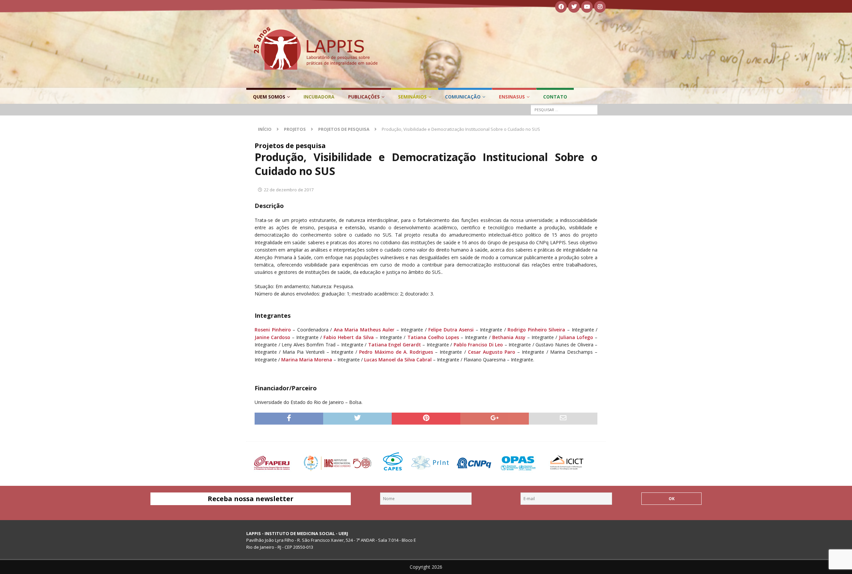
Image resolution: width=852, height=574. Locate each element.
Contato (555, 97)
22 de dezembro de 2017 (289, 190)
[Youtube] (587, 7)
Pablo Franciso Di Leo (477, 344)
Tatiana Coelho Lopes (433, 337)
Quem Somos (269, 97)
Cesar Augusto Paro (491, 352)
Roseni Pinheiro (273, 329)
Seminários (412, 97)
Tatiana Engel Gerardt (394, 344)
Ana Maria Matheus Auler (364, 329)
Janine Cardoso (272, 337)
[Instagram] (600, 7)
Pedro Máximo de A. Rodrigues (396, 352)
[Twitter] (574, 7)
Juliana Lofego (576, 337)
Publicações (364, 97)
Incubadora (319, 97)
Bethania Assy (509, 337)
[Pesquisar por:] (564, 109)
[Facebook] (561, 7)
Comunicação (463, 97)
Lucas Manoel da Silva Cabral (398, 359)
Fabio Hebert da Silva (348, 337)
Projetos (295, 129)
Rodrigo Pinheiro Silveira (536, 329)
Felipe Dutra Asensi (451, 329)
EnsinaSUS (512, 97)
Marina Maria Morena (306, 359)
